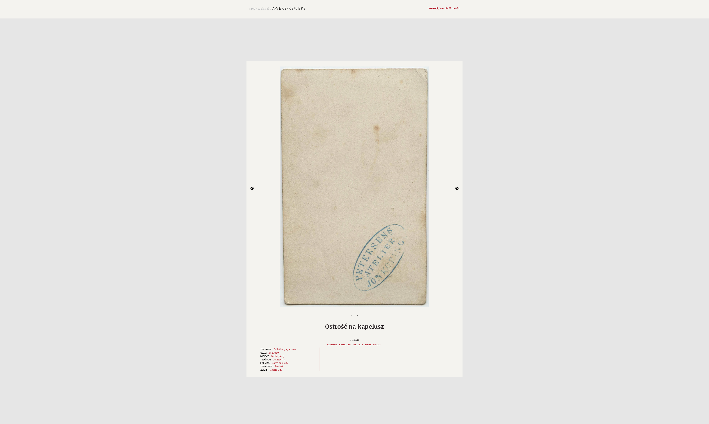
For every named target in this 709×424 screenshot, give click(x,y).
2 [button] (357, 315)
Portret (279, 366)
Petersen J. (279, 359)
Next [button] (457, 188)
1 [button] (352, 315)
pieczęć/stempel (362, 344)
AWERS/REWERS (277, 8)
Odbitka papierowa (285, 349)
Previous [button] (252, 188)
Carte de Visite (280, 362)
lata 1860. (273, 352)
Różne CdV (276, 369)
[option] (354, 189)
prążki (377, 344)
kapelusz (332, 344)
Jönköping (277, 356)
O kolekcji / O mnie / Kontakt (443, 8)
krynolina (345, 344)
